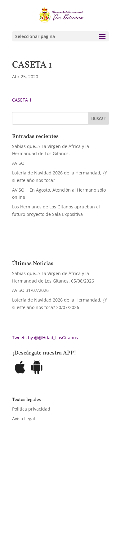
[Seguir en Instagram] (42, 515)
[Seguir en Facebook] (17, 515)
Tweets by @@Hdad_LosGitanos (45, 337)
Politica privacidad (31, 409)
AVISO (18, 163)
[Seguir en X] (29, 515)
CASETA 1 (22, 100)
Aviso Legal (23, 418)
